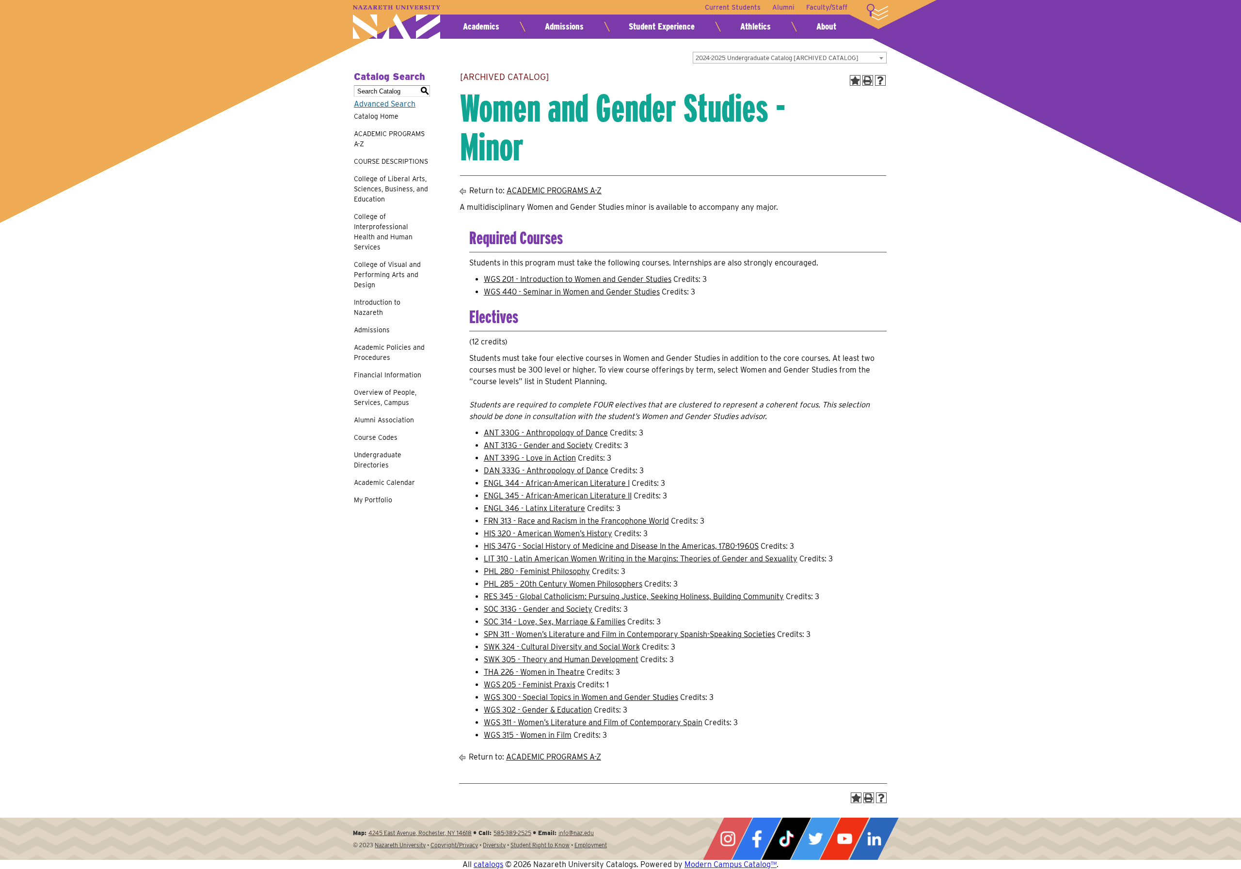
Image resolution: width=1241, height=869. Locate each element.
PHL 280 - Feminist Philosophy (537, 571)
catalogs (488, 864)
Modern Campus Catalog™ (730, 864)
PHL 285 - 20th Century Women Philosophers (563, 584)
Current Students (733, 7)
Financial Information (387, 375)
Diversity (494, 845)
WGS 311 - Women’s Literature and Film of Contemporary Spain (593, 722)
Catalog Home (376, 116)
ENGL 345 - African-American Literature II (558, 495)
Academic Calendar (384, 482)
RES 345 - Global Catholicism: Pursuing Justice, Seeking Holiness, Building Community (634, 596)
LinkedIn (874, 839)
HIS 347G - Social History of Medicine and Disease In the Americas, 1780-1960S (621, 546)
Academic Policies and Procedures (389, 352)
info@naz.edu (576, 833)
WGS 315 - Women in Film (528, 735)
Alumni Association (384, 420)
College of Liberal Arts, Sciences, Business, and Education (391, 189)
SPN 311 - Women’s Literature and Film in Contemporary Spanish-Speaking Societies (629, 634)
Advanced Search (384, 104)
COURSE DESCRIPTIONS (391, 161)
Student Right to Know (540, 845)
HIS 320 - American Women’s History (548, 533)
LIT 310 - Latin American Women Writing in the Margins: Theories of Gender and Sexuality (640, 558)
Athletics (755, 26)
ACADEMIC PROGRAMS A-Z (389, 139)
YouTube (844, 839)
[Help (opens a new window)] (880, 80)
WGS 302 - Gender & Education (538, 709)
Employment (590, 845)
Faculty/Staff (826, 7)
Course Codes (376, 437)
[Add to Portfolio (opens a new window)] (855, 80)
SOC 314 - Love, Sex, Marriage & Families (554, 621)
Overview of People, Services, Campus (385, 397)
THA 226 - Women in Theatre (534, 672)
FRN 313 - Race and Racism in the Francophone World (576, 521)
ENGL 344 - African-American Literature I (557, 483)
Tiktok (786, 839)
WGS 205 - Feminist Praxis (529, 684)
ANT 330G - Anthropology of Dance (546, 432)
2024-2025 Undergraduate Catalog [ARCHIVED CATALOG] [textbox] (777, 58)
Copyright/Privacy (454, 845)
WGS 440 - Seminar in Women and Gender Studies (572, 291)
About (826, 26)
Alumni (783, 7)
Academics (481, 26)
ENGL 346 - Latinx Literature (534, 508)
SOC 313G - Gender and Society (538, 609)
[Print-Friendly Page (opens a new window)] (867, 80)
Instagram (727, 839)
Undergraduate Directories (377, 460)
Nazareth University (396, 22)
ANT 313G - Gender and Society (538, 445)
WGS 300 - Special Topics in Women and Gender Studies (581, 697)
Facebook (756, 839)
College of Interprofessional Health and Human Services (383, 232)
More (877, 12)
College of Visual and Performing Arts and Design (387, 275)
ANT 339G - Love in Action (530, 458)
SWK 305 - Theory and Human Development (561, 659)
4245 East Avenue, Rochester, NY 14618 (420, 833)
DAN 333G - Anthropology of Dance (546, 470)
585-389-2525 (512, 833)
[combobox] (790, 57)
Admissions (564, 26)
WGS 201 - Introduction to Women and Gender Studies (577, 279)
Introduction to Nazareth (377, 307)
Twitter (815, 839)
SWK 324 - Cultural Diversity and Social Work (562, 647)
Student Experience (662, 26)
